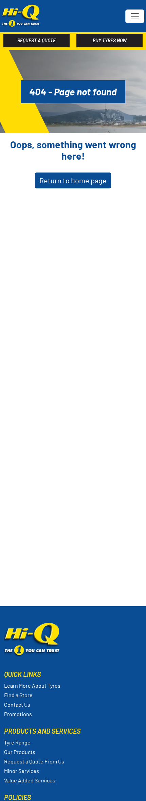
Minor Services (21, 771)
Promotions (18, 714)
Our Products (19, 752)
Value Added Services (29, 780)
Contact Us (17, 704)
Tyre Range (17, 742)
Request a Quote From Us (34, 761)
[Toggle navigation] (134, 16)
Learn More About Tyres (32, 685)
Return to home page (73, 180)
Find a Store (18, 695)
